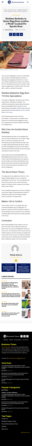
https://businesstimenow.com (16, 257)
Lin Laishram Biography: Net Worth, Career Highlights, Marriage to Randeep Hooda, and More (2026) (10, 285)
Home (5, 10)
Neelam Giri (21, 106)
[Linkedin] (16, 260)
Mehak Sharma (9, 29)
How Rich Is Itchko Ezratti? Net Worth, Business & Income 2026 (11, 314)
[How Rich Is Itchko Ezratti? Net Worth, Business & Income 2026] (26, 313)
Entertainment (12, 10)
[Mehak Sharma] (16, 248)
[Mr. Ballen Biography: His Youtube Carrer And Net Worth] (26, 304)
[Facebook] (10, 34)
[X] (14, 34)
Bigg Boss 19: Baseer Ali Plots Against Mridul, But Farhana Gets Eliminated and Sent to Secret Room (23, 269)
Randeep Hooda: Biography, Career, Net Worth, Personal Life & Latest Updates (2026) (11, 295)
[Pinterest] (17, 34)
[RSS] (27, 336)
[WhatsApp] (21, 34)
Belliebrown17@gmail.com (17, 358)
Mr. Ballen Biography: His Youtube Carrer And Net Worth (10, 305)
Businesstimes (6, 347)
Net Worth (4, 280)
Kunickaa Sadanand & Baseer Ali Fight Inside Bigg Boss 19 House (8, 268)
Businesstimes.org (25, 432)
